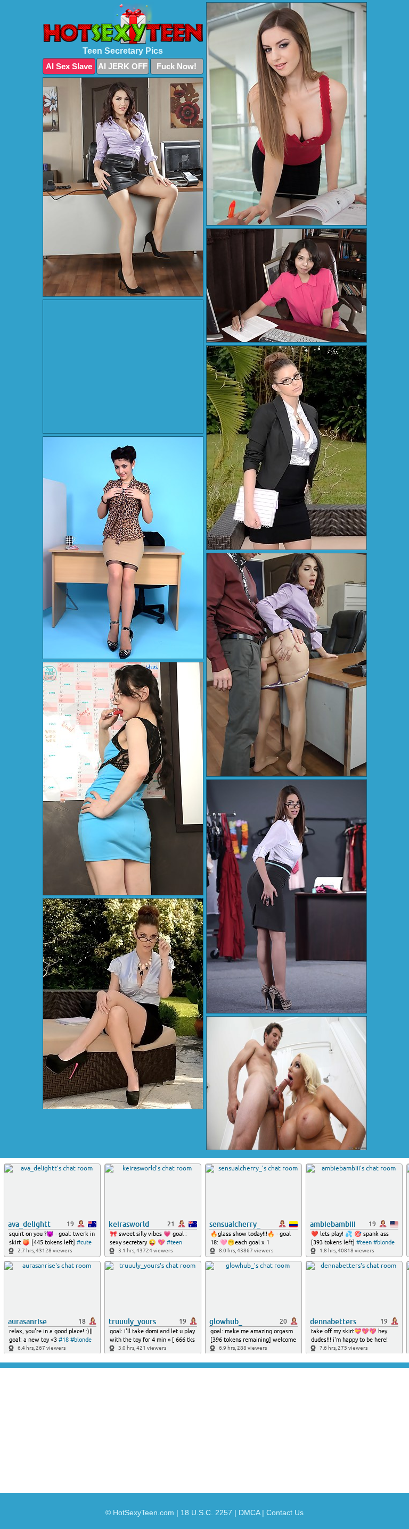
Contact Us (285, 1512)
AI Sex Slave (69, 66)
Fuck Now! (177, 66)
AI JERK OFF (123, 66)
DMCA (249, 1512)
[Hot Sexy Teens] (123, 23)
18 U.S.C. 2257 (206, 1512)
